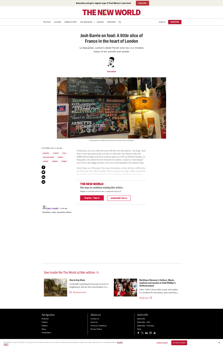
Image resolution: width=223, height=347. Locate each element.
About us (94, 322)
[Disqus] (111, 233)
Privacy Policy (96, 329)
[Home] (111, 12)
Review (64, 161)
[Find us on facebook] (138, 333)
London (45, 161)
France (60, 157)
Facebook (43, 167)
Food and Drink (48, 157)
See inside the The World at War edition (69, 272)
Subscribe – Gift (143, 322)
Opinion (54, 161)
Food (64, 153)
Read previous (79, 292)
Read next (144, 298)
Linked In (43, 177)
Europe (55, 153)
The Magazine (86, 22)
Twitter (43, 172)
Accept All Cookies (179, 343)
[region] (111, 343)
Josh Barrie (111, 72)
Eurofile (46, 153)
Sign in (162, 22)
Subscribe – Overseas (145, 326)
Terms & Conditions (98, 326)
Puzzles (100, 22)
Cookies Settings (162, 343)
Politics (47, 22)
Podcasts (111, 22)
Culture (57, 22)
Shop (44, 329)
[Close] (219, 342)
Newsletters (71, 22)
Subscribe (142, 3)
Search (120, 22)
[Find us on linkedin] (146, 333)
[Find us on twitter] (142, 333)
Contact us (94, 319)
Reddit (43, 182)
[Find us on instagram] (150, 333)
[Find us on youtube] (154, 333)
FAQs (139, 329)
